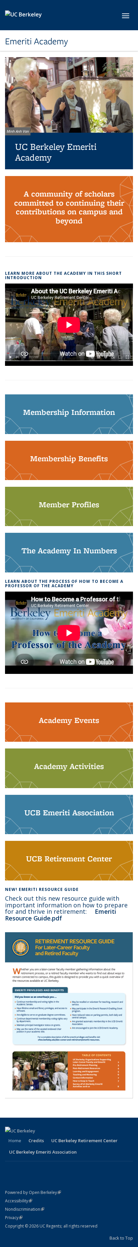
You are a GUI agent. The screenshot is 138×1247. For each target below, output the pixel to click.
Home (14, 1140)
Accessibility (18, 1201)
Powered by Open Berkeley (33, 1192)
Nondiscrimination (24, 1209)
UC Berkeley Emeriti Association (43, 1152)
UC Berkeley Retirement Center (84, 1140)
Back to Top (121, 1238)
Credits (36, 1140)
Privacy (13, 1217)
